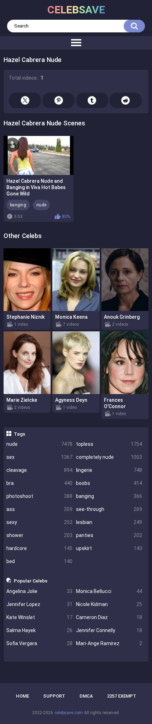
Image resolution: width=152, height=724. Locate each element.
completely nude (109, 457)
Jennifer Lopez (39, 604)
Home (22, 696)
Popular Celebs (30, 580)
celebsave (76, 10)
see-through (109, 509)
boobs (109, 483)
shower (39, 535)
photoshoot (39, 496)
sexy (39, 522)
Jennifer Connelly (109, 630)
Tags (19, 434)
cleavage (39, 470)
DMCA (86, 696)
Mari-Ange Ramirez (109, 643)
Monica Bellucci (109, 591)
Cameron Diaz (109, 617)
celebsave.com (68, 712)
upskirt (109, 548)
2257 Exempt (121, 696)
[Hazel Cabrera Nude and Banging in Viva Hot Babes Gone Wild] (39, 155)
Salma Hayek (39, 630)
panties (109, 535)
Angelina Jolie (39, 591)
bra (39, 483)
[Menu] (76, 43)
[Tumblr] (92, 100)
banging (109, 496)
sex (39, 457)
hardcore (39, 548)
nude (39, 444)
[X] (25, 100)
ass (39, 509)
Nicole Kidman (109, 604)
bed (39, 561)
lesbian (109, 522)
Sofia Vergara (39, 643)
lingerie (109, 470)
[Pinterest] (58, 100)
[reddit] (126, 100)
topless (109, 444)
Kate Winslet (39, 617)
